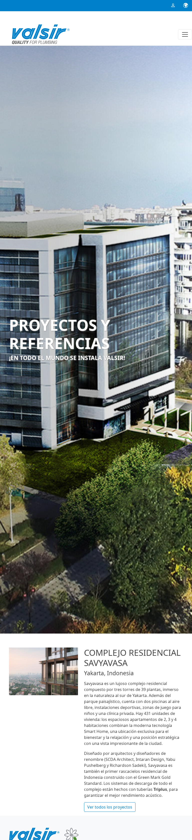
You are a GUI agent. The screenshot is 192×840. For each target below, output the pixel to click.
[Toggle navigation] (185, 34)
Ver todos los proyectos (109, 807)
